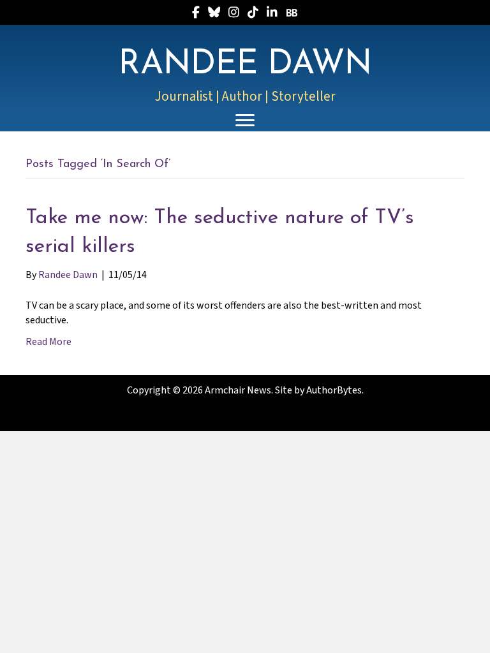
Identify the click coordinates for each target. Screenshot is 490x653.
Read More (48, 342)
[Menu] (245, 120)
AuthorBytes (334, 390)
